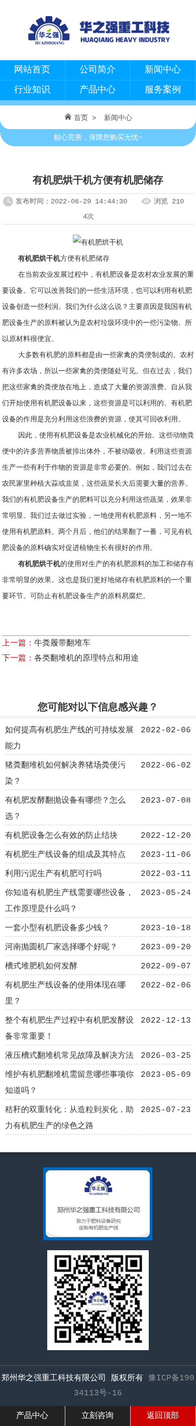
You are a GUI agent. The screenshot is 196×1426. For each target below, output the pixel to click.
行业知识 (32, 90)
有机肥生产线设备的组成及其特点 (65, 854)
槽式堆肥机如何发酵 (41, 966)
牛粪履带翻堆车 (62, 643)
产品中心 (97, 90)
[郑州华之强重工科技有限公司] (98, 48)
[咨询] (97, 1238)
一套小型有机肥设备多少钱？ (57, 928)
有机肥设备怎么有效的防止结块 (61, 835)
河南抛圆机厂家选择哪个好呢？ (61, 947)
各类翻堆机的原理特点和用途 (86, 658)
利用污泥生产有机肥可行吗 (53, 874)
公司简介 (97, 70)
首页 (81, 118)
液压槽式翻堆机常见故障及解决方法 (69, 1055)
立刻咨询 (97, 1415)
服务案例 (163, 90)
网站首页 (32, 70)
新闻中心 (163, 70)
